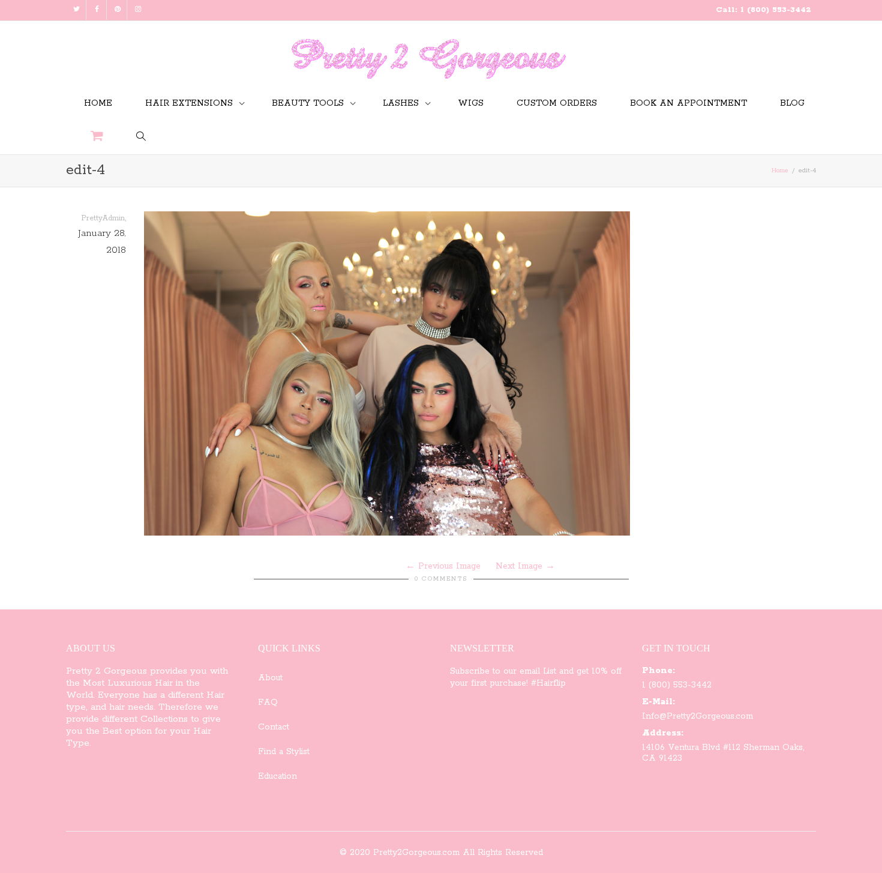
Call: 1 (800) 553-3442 (763, 10)
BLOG (792, 103)
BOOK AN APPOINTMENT (688, 103)
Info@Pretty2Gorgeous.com (697, 716)
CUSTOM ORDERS (557, 103)
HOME (98, 103)
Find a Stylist (284, 751)
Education (277, 776)
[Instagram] (138, 10)
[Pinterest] (117, 10)
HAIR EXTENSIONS (190, 103)
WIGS (471, 103)
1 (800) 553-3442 (677, 685)
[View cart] (96, 137)
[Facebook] (97, 10)
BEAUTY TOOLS (309, 103)
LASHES (402, 103)
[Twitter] (76, 10)
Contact (273, 727)
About (270, 677)
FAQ (268, 702)
